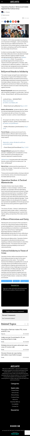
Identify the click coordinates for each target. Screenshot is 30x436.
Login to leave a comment (15, 311)
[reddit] (13, 22)
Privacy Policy (15, 390)
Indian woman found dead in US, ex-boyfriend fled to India (13, 338)
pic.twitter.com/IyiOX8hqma (10, 123)
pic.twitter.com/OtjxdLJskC (10, 102)
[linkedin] (10, 22)
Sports (3, 333)
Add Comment (6, 15)
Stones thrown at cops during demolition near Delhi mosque (11, 354)
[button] (25, 324)
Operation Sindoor (7, 281)
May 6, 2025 (23, 106)
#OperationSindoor (8, 101)
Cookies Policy (15, 397)
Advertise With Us (15, 402)
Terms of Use (15, 392)
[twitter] (8, 22)
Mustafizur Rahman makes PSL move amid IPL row (14, 330)
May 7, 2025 (24, 147)
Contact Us (15, 406)
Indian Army (16, 281)
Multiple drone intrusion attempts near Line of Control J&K (14, 346)
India (3, 341)
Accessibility (15, 404)
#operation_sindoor (8, 142)
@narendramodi (7, 144)
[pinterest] (16, 22)
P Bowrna (8, 12)
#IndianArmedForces (19, 142)
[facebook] (5, 22)
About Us (15, 399)
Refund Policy (15, 395)
